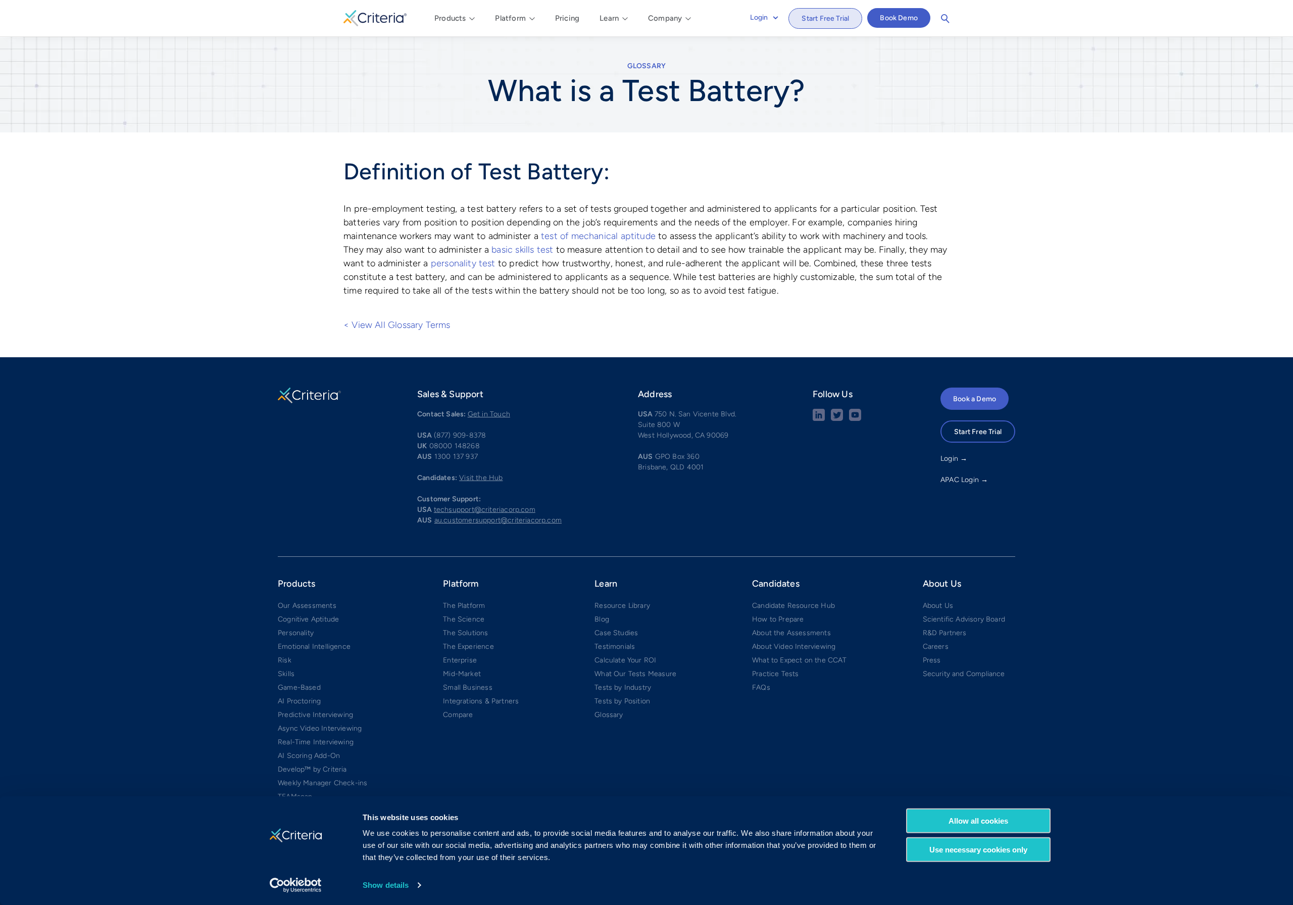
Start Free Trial (825, 18)
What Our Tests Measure (635, 674)
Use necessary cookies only (978, 849)
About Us (938, 605)
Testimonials (614, 646)
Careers (936, 646)
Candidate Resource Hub (793, 605)
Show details (386, 885)
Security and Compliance (964, 674)
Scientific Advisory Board (964, 619)
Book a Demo (974, 399)
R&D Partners (945, 633)
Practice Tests (775, 674)
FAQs (761, 687)
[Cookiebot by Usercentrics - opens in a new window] (296, 885)
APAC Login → (964, 479)
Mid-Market (462, 674)
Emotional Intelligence (314, 646)
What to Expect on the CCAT (799, 660)
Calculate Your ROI (625, 660)
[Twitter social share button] (837, 418)
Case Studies (616, 633)
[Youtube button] (855, 418)
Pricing (567, 18)
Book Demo (899, 18)
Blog (601, 619)
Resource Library (622, 605)
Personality (296, 633)
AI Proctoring (299, 701)
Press (932, 660)
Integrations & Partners (481, 701)
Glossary (646, 66)
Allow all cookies (978, 821)
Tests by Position (622, 701)
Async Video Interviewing (320, 728)
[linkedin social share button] (819, 418)
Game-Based (299, 687)
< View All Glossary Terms (397, 324)
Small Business (467, 687)
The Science (463, 619)
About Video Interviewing (793, 646)
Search (945, 18)
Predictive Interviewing (315, 714)
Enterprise (460, 660)
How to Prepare (778, 619)
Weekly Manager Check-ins (322, 783)
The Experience (468, 646)
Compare (458, 714)
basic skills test (522, 249)
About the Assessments (791, 633)
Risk (284, 660)
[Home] (375, 16)
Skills (286, 674)
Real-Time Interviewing (316, 742)
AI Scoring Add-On (309, 755)
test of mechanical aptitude (598, 236)
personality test (463, 263)
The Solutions (465, 633)
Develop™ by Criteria (312, 769)
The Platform (464, 605)
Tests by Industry (622, 687)
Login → (953, 458)
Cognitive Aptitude (308, 619)
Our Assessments (307, 605)
